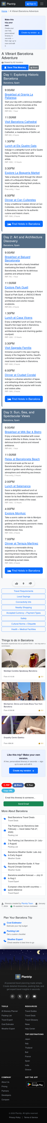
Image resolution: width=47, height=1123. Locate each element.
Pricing (4, 1086)
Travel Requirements (23, 590)
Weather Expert (8, 1028)
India (27, 1065)
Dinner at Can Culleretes (20, 200)
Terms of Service (31, 1117)
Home (4, 11)
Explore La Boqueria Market (22, 173)
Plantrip (11, 4)
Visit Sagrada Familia (18, 348)
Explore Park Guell (16, 287)
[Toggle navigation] (41, 3)
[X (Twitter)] (19, 996)
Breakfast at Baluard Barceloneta (17, 258)
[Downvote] (30, 583)
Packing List (7, 1015)
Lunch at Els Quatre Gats (21, 146)
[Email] (34, 996)
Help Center (30, 1028)
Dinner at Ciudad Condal (20, 375)
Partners (5, 1090)
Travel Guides (31, 1011)
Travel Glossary (31, 1019)
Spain (27, 1060)
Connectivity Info (23, 601)
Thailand (28, 1047)
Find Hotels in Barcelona (26, 224)
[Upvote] (16, 583)
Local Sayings (23, 596)
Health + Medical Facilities (23, 629)
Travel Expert (7, 1019)
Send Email (23, 803)
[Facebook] (27, 996)
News (27, 1024)
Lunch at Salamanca (18, 486)
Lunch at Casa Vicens (18, 317)
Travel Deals (30, 1015)
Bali (26, 1052)
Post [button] (30, 785)
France (28, 1056)
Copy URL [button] (8, 790)
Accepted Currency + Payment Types (23, 612)
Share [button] (19, 785)
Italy (26, 1043)
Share (35, 67)
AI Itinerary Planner (10, 1011)
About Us (5, 1082)
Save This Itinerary (16, 67)
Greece (28, 1069)
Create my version (29, 32)
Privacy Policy (14, 1117)
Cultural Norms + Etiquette (23, 623)
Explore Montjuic (15, 513)
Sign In (32, 3)
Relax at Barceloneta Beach (22, 459)
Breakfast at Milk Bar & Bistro (23, 432)
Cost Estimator (8, 1024)
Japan (27, 1039)
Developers (6, 1095)
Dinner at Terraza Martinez (21, 543)
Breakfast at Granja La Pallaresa (19, 96)
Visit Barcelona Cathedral (21, 122)
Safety (24, 618)
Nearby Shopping (23, 607)
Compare (5, 1099)
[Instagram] (12, 996)
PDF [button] (7, 785)
